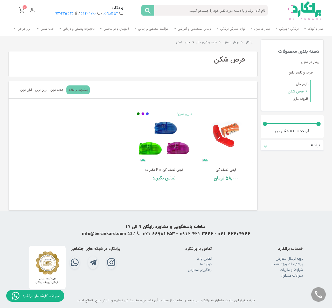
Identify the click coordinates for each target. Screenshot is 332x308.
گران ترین (26, 90)
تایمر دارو (301, 84)
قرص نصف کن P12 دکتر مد (163, 170)
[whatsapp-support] (15, 295)
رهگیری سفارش (200, 270)
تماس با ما (204, 259)
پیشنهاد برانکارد (78, 89)
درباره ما (206, 264)
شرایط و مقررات (291, 270)
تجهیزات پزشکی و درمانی (78, 28)
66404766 (88, 13)
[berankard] (305, 10)
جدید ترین (57, 90)
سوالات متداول (292, 276)
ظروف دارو (300, 99)
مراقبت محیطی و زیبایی (152, 28)
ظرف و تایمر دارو (301, 72)
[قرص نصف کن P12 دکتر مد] (164, 137)
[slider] (318, 124)
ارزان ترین (41, 90)
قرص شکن (296, 91)
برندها (314, 145)
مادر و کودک (315, 28)
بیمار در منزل (261, 28)
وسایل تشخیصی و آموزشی (194, 28)
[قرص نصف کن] (226, 137)
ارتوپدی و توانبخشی (115, 28)
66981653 (111, 13)
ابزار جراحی (23, 28)
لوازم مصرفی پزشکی (232, 28)
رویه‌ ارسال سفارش (289, 259)
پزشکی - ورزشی (288, 28)
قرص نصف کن (226, 170)
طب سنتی (46, 28)
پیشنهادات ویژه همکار (287, 264)
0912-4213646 (64, 13)
